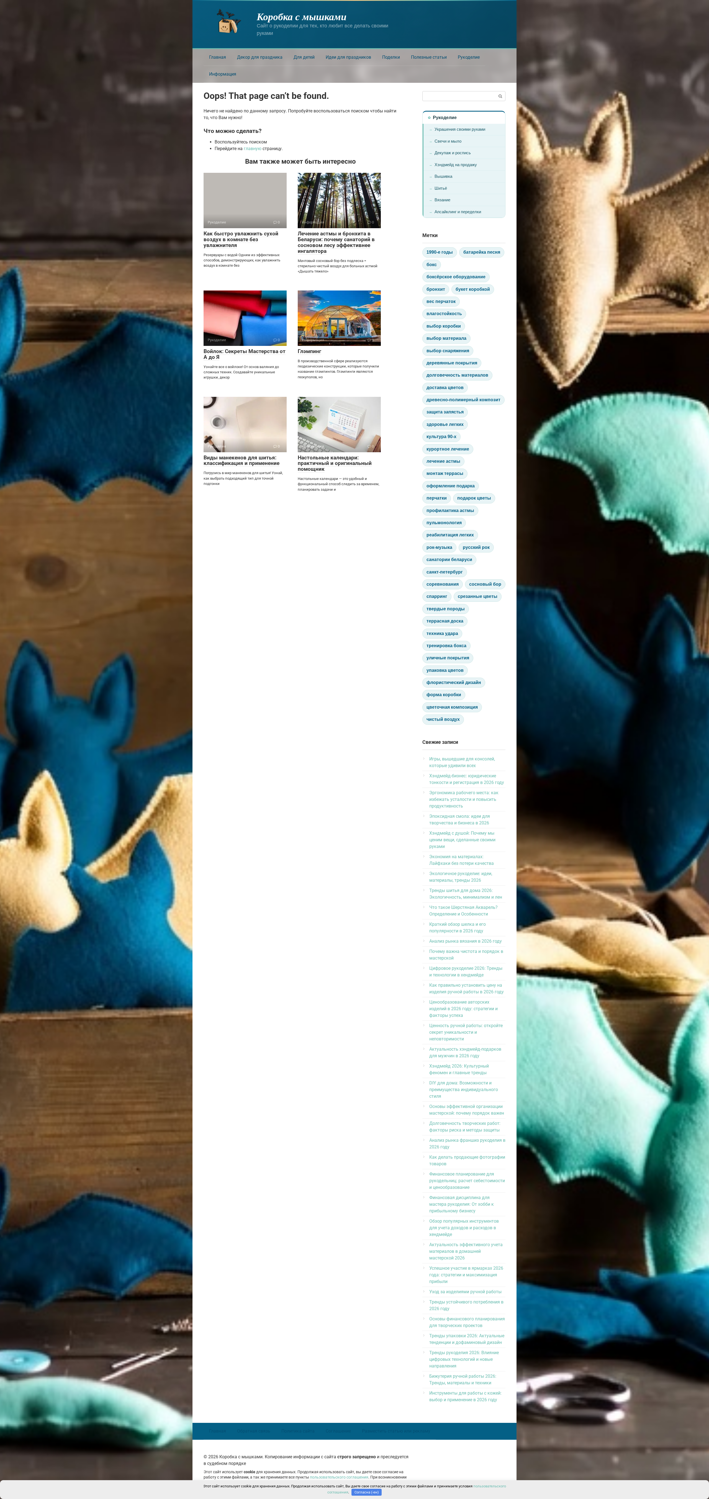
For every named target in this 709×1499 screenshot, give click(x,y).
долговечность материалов (457, 375)
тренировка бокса (446, 645)
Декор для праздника (259, 57)
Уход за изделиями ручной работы (465, 1291)
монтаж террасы (445, 473)
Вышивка (443, 176)
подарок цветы (474, 498)
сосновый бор (485, 584)
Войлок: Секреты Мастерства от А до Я (245, 354)
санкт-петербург (445, 572)
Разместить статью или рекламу (396, 1431)
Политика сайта (298, 1431)
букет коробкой (473, 289)
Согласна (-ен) (366, 1492)
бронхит (436, 289)
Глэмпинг (309, 351)
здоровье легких (445, 424)
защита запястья (445, 412)
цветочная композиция (452, 707)
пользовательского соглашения (339, 1477)
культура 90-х (441, 436)
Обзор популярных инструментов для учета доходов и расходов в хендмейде (464, 1227)
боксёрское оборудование (456, 276)
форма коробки (444, 694)
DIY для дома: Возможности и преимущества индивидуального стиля (463, 1089)
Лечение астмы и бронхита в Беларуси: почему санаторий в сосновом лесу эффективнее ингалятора (336, 242)
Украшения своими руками (460, 129)
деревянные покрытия (452, 363)
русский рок (476, 547)
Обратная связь (253, 1431)
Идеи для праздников (348, 57)
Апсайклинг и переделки (458, 211)
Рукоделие (469, 57)
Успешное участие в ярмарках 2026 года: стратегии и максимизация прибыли (466, 1275)
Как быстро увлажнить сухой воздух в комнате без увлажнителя (241, 239)
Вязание (442, 199)
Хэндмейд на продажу (456, 164)
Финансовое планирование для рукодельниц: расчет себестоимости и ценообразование (467, 1180)
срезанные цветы (477, 596)
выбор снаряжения (448, 350)
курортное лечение (448, 449)
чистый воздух (443, 719)
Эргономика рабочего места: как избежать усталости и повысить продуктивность (464, 799)
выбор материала (446, 338)
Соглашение (338, 1431)
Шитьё (441, 188)
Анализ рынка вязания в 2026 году (465, 941)
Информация (222, 74)
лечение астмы (443, 461)
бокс (432, 264)
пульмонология (444, 522)
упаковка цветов (445, 670)
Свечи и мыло (448, 141)
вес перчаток (441, 301)
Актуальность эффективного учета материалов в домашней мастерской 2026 (466, 1251)
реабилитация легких (450, 535)
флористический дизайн (454, 682)
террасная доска (445, 621)
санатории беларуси (449, 559)
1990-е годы (440, 252)
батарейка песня (481, 252)
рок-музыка (439, 547)
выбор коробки (444, 326)
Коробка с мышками (301, 16)
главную (252, 148)
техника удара (442, 633)
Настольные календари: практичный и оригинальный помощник (335, 463)
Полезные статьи (429, 57)
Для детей (304, 57)
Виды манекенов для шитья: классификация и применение (241, 460)
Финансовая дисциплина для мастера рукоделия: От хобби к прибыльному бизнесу (461, 1204)
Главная (217, 57)
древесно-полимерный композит (463, 399)
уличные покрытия (448, 657)
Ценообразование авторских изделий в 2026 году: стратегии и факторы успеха (463, 1008)
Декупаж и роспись (453, 152)
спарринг (437, 596)
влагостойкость (444, 313)
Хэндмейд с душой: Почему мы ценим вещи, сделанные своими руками (462, 840)
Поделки (391, 57)
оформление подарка (451, 486)
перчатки (437, 498)
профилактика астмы (450, 510)
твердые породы (446, 608)
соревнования (443, 584)
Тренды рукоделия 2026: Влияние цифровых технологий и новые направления (464, 1359)
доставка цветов (445, 387)
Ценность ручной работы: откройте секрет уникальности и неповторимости (466, 1032)
